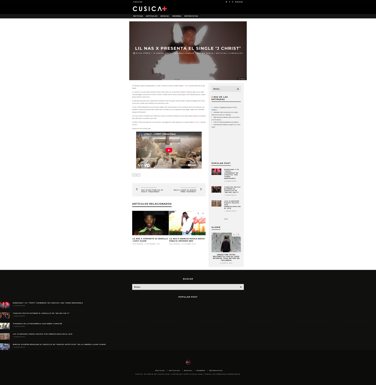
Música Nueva (205, 53)
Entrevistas (191, 16)
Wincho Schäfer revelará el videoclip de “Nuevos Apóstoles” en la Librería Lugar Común (59, 344)
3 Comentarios (230, 181)
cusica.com (137, 2)
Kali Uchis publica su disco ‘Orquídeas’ (152, 191)
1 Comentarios (230, 195)
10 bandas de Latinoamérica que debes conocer (37, 324)
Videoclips (236, 53)
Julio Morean (137, 244)
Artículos (152, 16)
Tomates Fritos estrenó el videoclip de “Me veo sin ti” (232, 189)
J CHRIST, (186, 86)
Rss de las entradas (220, 98)
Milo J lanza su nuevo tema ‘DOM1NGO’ (185, 191)
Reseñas (177, 16)
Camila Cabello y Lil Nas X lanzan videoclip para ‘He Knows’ (184, 241)
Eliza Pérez (143, 53)
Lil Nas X (136, 175)
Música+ (165, 16)
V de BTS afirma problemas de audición (226, 122)
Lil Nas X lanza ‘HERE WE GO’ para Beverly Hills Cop (148, 240)
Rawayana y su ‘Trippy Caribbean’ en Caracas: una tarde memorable (231, 174)
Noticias (138, 16)
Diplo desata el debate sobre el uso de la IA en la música (226, 256)
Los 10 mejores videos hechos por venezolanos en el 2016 (42, 334)
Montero (197, 122)
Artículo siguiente (188, 187)
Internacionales (184, 53)
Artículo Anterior (148, 187)
